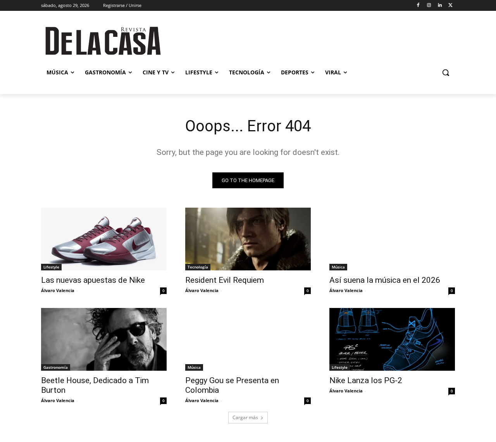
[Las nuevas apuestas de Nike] (104, 239)
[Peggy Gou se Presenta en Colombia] (248, 339)
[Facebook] (418, 5)
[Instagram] (429, 5)
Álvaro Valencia (57, 290)
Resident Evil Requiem (224, 280)
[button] (445, 72)
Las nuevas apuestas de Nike (93, 280)
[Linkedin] (439, 5)
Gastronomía (55, 367)
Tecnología (198, 267)
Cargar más (245, 417)
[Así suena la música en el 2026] (392, 239)
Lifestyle (51, 267)
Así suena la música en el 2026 (384, 280)
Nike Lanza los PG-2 (365, 380)
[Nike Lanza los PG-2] (392, 339)
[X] (450, 5)
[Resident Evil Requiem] (248, 239)
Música (338, 267)
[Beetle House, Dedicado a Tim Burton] (104, 339)
